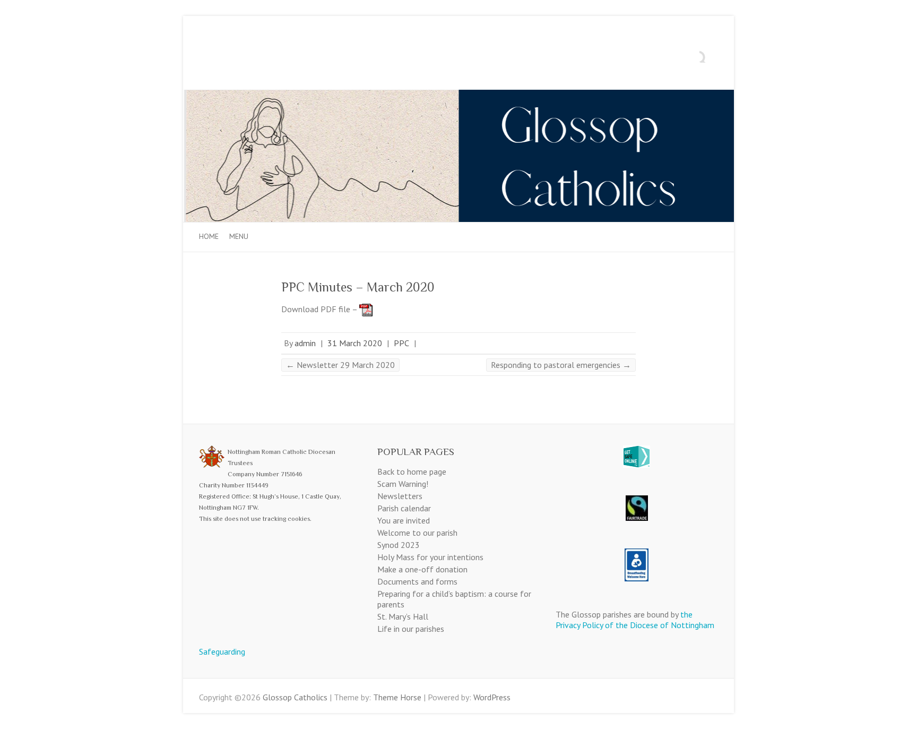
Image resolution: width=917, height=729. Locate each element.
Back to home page (411, 471)
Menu (238, 236)
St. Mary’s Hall (402, 616)
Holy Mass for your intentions (430, 557)
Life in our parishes (410, 628)
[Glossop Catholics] (458, 95)
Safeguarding (222, 651)
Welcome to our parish (417, 532)
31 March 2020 (354, 343)
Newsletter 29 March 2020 (340, 364)
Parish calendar (404, 508)
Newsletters (399, 496)
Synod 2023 (398, 544)
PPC (401, 343)
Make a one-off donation (422, 569)
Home (209, 236)
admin (305, 343)
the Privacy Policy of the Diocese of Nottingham (635, 619)
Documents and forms (417, 581)
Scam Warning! (402, 483)
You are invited (403, 520)
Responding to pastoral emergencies (561, 364)
